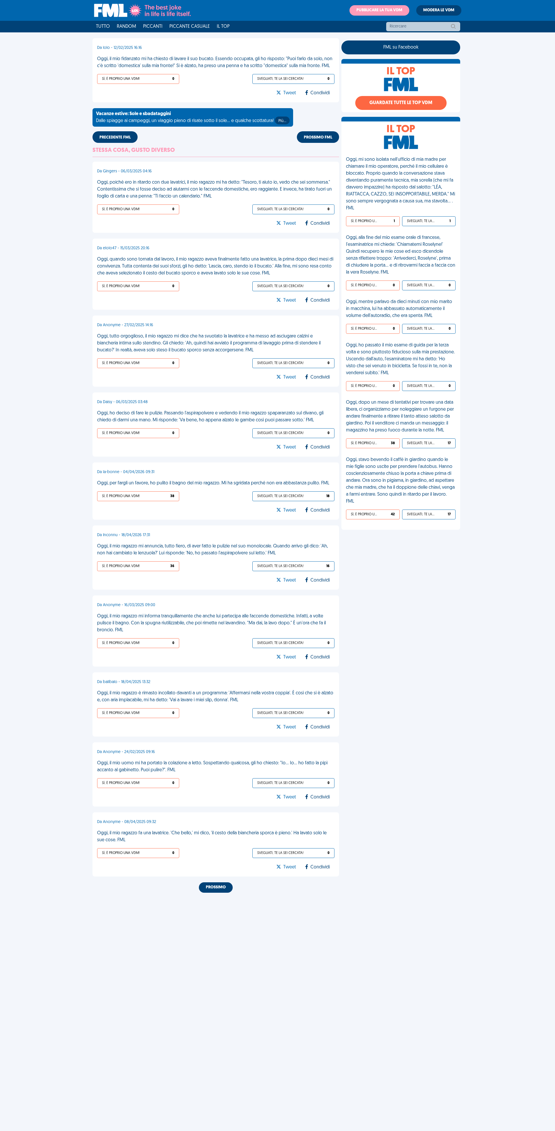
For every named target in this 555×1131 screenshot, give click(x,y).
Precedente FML (115, 137)
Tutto (103, 26)
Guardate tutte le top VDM (400, 103)
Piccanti (152, 26)
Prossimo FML (318, 137)
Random (126, 26)
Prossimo (216, 887)
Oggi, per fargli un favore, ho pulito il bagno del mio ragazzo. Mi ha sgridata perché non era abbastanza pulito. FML (213, 483)
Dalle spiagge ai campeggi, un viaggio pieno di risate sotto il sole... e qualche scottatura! (191, 117)
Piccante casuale (189, 26)
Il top (223, 26)
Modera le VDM (438, 10)
